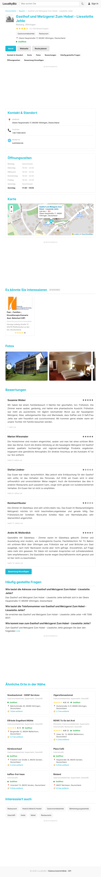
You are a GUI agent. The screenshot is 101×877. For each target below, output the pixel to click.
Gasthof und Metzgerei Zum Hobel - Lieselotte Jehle (50, 207)
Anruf (10, 48)
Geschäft (11, 815)
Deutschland (10, 11)
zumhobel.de (17, 143)
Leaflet (76, 234)
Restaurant (43, 33)
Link (18, 631)
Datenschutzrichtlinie (57, 871)
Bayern (22, 11)
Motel (33, 815)
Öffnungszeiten (13, 60)
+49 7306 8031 (19, 133)
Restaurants (46, 815)
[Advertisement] (50, 86)
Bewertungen (50, 55)
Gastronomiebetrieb (26, 33)
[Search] (82, 3)
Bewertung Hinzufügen (34, 60)
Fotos (38, 55)
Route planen (41, 48)
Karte (29, 55)
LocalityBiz (10, 3)
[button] (51, 222)
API (69, 871)
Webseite (24, 48)
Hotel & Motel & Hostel (31, 808)
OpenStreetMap (87, 234)
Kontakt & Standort (15, 55)
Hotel (23, 815)
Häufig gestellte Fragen (70, 55)
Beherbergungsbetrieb (79, 808)
